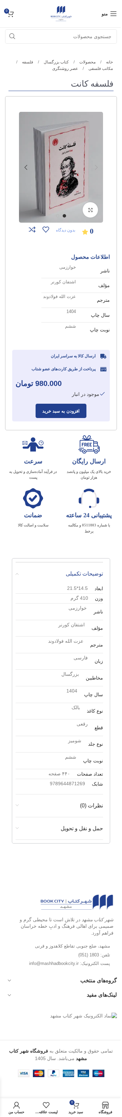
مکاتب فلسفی (100, 68)
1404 (71, 311)
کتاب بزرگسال (56, 62)
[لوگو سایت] (60, 13)
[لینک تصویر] (77, 902)
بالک (76, 707)
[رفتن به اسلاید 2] (57, 216)
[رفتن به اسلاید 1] (64, 216)
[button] (96, 167)
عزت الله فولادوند (59, 296)
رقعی (82, 724)
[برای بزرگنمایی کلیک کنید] (90, 210)
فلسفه (27, 62)
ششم (70, 326)
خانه (109, 62)
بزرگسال (70, 674)
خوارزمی (67, 267)
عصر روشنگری (65, 68)
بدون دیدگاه (65, 230)
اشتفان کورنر (63, 281)
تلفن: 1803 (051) (94, 954)
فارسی (81, 657)
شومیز (74, 740)
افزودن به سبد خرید (61, 411)
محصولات (87, 62)
